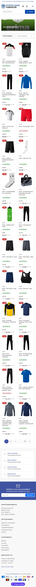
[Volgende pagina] (29, 441)
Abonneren (30, 495)
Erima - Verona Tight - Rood (26, 126)
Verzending (4, 545)
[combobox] (18, 12)
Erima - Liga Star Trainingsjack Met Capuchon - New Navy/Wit (26, 422)
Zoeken (31, 12)
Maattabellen (5, 550)
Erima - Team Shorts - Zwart (9, 257)
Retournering (5, 548)
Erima (3, 59)
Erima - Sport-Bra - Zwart (25, 288)
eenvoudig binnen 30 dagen (14, 462)
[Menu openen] (33, 6)
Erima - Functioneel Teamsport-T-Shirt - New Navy (25, 322)
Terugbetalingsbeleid (7, 527)
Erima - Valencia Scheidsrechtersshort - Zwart (8, 160)
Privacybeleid (5, 525)
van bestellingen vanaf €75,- (14, 455)
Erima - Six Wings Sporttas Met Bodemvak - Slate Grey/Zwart (26, 193)
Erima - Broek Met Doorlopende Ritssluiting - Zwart (9, 94)
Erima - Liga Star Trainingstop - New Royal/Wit (24, 94)
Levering (3, 543)
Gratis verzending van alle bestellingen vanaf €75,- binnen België (18, 1)
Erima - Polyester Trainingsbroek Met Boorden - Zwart (7, 388)
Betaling (3, 541)
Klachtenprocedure (6, 530)
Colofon (3, 532)
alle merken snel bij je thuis (14, 468)
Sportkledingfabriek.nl (14, 574)
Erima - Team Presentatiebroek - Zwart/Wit (7, 355)
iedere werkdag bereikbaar (14, 475)
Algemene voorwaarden (8, 523)
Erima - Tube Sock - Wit (25, 158)
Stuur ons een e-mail (7, 567)
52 (25, 441)
